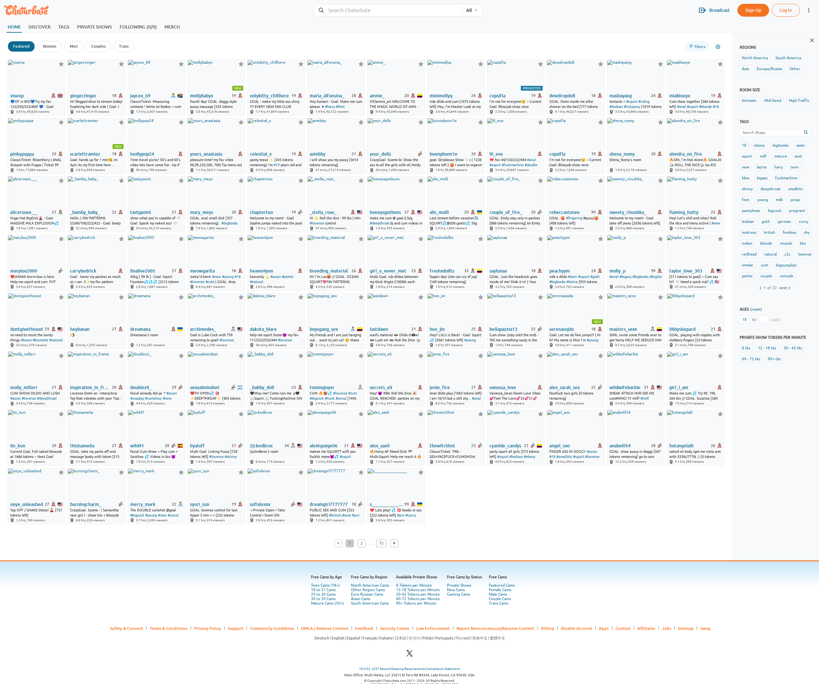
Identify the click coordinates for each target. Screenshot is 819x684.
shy (807, 232)
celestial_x (261, 154)
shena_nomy (622, 154)
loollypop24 (142, 154)
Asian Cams (360, 599)
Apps (604, 628)
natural (770, 254)
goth (766, 221)
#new (716, 223)
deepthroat (770, 189)
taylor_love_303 (685, 270)
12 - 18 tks (767, 348)
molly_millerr (24, 387)
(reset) (756, 309)
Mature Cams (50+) (327, 603)
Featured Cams (502, 585)
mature (780, 156)
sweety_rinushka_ (627, 212)
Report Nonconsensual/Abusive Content (495, 628)
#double (531, 165)
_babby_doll (262, 387)
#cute (209, 282)
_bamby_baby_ (85, 212)
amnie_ (377, 95)
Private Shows (459, 585)
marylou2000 (23, 270)
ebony (759, 145)
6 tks (746, 348)
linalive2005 (142, 270)
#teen (572, 277)
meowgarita (202, 270)
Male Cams (498, 594)
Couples (98, 46)
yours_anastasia (206, 154)
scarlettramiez (85, 154)
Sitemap (686, 628)
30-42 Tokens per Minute (418, 594)
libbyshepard (682, 329)
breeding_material (329, 270)
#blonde (705, 107)
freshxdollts (442, 270)
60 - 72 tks (751, 359)
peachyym (559, 270)
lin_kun (17, 445)
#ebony (529, 457)
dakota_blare (263, 329)
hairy (778, 167)
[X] (409, 655)
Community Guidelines (272, 628)
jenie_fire (440, 387)
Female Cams (500, 590)
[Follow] (61, 64)
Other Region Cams (368, 590)
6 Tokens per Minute (414, 585)
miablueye (679, 95)
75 (381, 543)
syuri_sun (199, 504)
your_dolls (380, 154)
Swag (705, 628)
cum (764, 265)
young (762, 200)
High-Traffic (799, 100)
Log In (786, 10)
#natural (256, 282)
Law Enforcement (433, 628)
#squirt (631, 101)
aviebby (317, 154)
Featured (21, 46)
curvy (803, 221)
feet (746, 200)
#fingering (574, 218)
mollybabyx (201, 95)
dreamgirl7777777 (329, 504)
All (469, 10)
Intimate (749, 100)
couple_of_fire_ (505, 212)
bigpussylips (786, 265)
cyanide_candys (505, 445)
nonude (786, 276)
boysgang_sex (324, 329)
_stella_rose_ (323, 212)
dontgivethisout (26, 329)
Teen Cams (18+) (325, 585)
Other (795, 69)
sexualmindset (204, 387)
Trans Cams (498, 603)
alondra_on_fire (685, 154)
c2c (787, 254)
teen (795, 167)
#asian (275, 277)
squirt (747, 156)
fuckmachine (786, 178)
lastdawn (379, 329)
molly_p (617, 270)
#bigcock (317, 398)
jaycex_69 (140, 95)
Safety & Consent (126, 628)
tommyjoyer (322, 387)
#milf (644, 398)
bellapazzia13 (503, 329)
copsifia (497, 95)
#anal (681, 107)
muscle (786, 243)
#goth (595, 277)
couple (766, 276)
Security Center (395, 628)
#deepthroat (379, 223)
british (769, 232)
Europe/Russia (769, 69)
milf (763, 156)
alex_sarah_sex (564, 387)
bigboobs (781, 145)
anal (798, 156)
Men (74, 46)
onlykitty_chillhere (269, 95)
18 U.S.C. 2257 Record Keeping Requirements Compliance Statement (409, 669)
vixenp (17, 95)
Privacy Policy (207, 628)
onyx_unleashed (26, 504)
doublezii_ (140, 387)
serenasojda (561, 329)
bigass (762, 178)
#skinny (231, 457)
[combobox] (388, 10)
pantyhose (751, 210)
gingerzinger (83, 95)
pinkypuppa (22, 154)
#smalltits (564, 457)
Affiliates (646, 628)
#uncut (341, 398)
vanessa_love (502, 387)
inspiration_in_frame (90, 387)
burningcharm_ (85, 504)
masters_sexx (623, 329)
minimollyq (441, 95)
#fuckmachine (513, 165)
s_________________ (386, 504)
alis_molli (439, 212)
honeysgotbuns (385, 212)
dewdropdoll (562, 95)
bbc (803, 243)
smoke (747, 265)
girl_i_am (678, 387)
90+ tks (774, 359)
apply (775, 319)
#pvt (355, 515)
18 (744, 145)
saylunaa (498, 270)
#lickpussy (632, 107)
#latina (572, 282)
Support (235, 628)
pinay (795, 200)
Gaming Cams (458, 594)
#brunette (40, 340)
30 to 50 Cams (323, 599)
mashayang (620, 95)
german (784, 221)
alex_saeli (380, 445)
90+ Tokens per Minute (416, 603)
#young (228, 277)
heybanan (80, 329)
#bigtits (656, 277)
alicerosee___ (24, 212)
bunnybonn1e (443, 154)
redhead (749, 254)
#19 (277, 165)
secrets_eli (381, 387)
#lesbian (616, 107)
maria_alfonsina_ (327, 95)
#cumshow (153, 398)
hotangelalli (681, 445)
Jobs (666, 628)
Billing (547, 628)
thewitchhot (442, 445)
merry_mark (142, 504)
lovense (805, 254)
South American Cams (370, 603)
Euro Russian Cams (367, 594)
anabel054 (620, 445)
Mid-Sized (772, 100)
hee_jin (437, 329)
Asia (745, 69)
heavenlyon (261, 270)
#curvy (410, 515)
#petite (287, 277)
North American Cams (370, 585)
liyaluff (197, 445)
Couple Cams (500, 599)
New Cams (456, 590)
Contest (623, 628)
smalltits (795, 189)
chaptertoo (261, 212)
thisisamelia (82, 445)
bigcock (774, 210)
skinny (747, 189)
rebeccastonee (564, 212)
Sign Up (753, 10)
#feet (340, 107)
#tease (26, 340)
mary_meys (201, 212)
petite (747, 276)
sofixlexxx (260, 504)
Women (49, 46)
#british (335, 515)
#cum (352, 393)
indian (747, 243)
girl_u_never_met (388, 270)
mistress (749, 232)
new (745, 167)
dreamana (140, 329)
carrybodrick (83, 270)
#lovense (317, 223)
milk (779, 200)
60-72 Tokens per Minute (418, 599)
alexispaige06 (324, 445)
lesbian (748, 221)
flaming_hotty (683, 212)
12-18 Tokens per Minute (418, 590)
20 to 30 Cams (323, 594)
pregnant (797, 210)
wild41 (137, 445)
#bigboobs (229, 223)
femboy (789, 232)
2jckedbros (261, 445)
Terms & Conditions (168, 628)
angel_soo (559, 445)
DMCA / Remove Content (324, 628)
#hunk (330, 398)
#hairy (330, 107)
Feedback (364, 628)
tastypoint (140, 212)
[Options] (717, 46)
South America (788, 58)
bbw (745, 178)
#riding (643, 101)
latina (762, 167)
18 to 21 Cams (323, 590)
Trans (124, 46)
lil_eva (496, 154)
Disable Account (576, 628)
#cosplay (137, 398)
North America (755, 58)
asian (800, 145)
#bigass (625, 277)
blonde (766, 243)
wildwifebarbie (624, 387)
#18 (716, 107)
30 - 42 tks (793, 348)
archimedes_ (203, 329)
